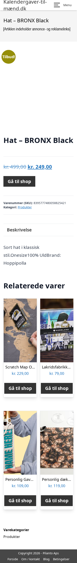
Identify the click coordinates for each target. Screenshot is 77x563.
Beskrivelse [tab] (19, 230)
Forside (12, 559)
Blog (46, 559)
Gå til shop (19, 181)
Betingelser (61, 559)
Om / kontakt (30, 559)
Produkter (25, 207)
